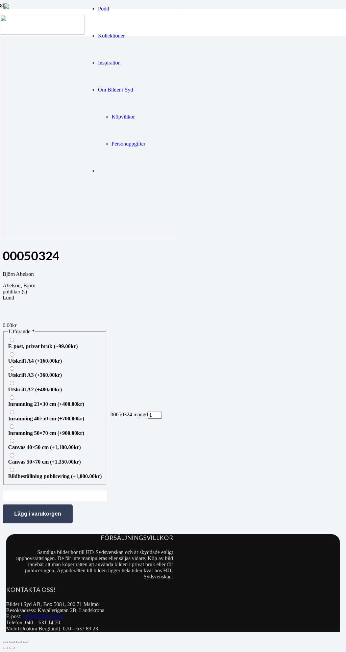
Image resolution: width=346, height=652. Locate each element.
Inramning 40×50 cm (46, 418)
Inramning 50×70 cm (46, 433)
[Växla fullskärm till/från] (12, 642)
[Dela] (19, 642)
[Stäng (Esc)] (25, 642)
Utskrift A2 (35, 389)
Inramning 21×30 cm (46, 404)
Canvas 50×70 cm (44, 462)
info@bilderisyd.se (43, 616)
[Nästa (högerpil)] (12, 648)
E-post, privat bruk (43, 346)
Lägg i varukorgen (37, 514)
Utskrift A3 (35, 375)
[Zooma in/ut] (5, 642)
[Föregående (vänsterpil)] (5, 648)
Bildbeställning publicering (55, 476)
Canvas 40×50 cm (44, 447)
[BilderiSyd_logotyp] (42, 33)
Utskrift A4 (35, 361)
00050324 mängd (129, 414)
